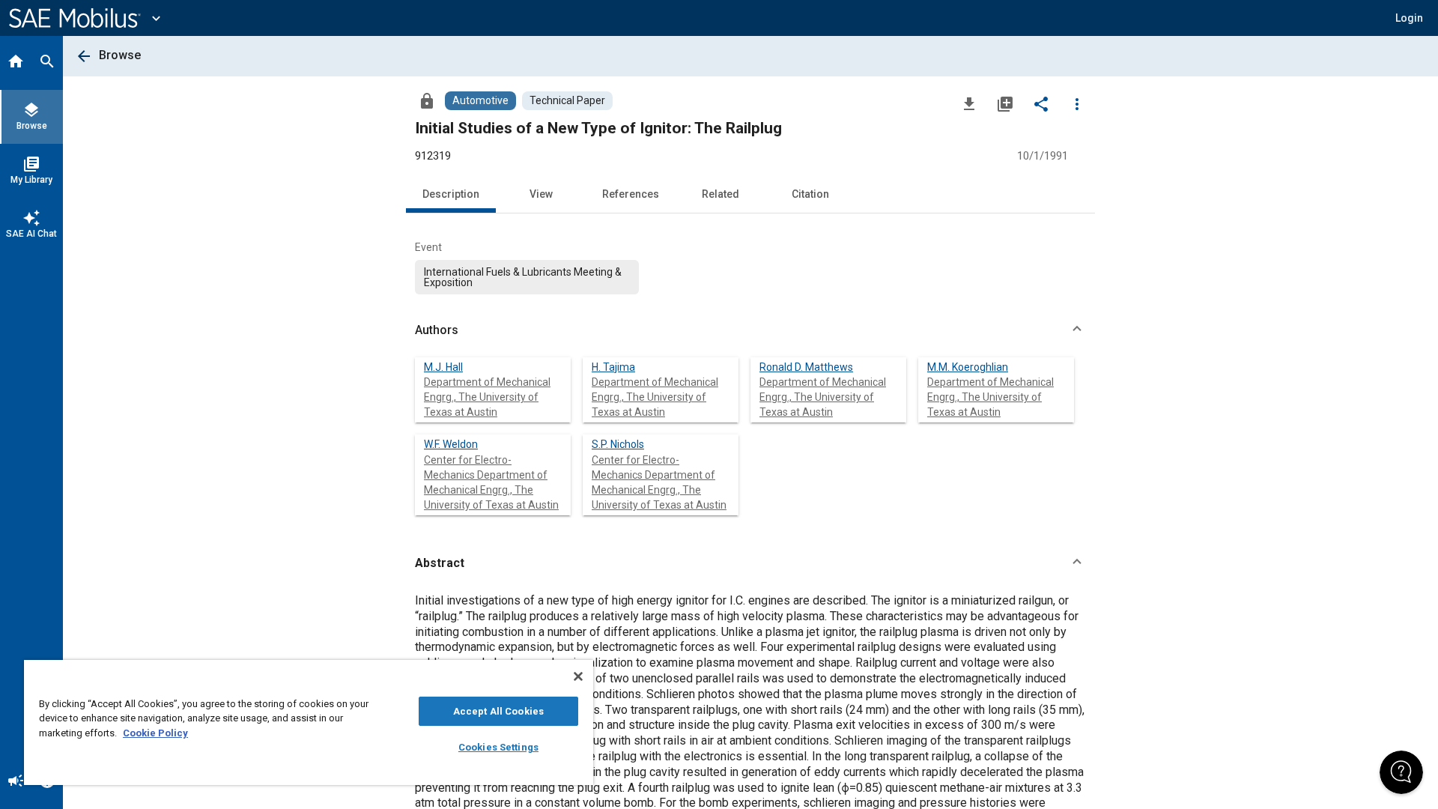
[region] (308, 722)
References (630, 194)
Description (450, 194)
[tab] (15, 63)
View (541, 194)
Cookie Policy (155, 733)
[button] (750, 330)
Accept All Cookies (498, 711)
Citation (810, 194)
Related (720, 194)
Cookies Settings (498, 747)
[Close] (578, 676)
